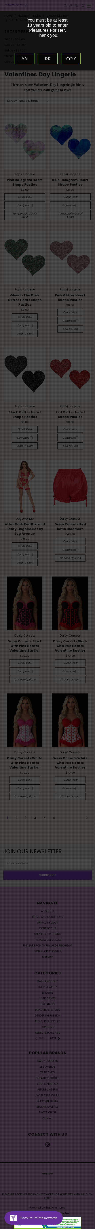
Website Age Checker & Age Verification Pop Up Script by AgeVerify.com (89, 1228)
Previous (6, 1224)
